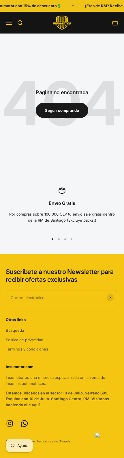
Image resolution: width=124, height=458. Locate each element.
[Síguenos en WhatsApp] (24, 423)
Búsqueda (15, 330)
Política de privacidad (24, 340)
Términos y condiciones (27, 349)
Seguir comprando (62, 110)
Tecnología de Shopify (54, 441)
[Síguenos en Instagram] (10, 423)
